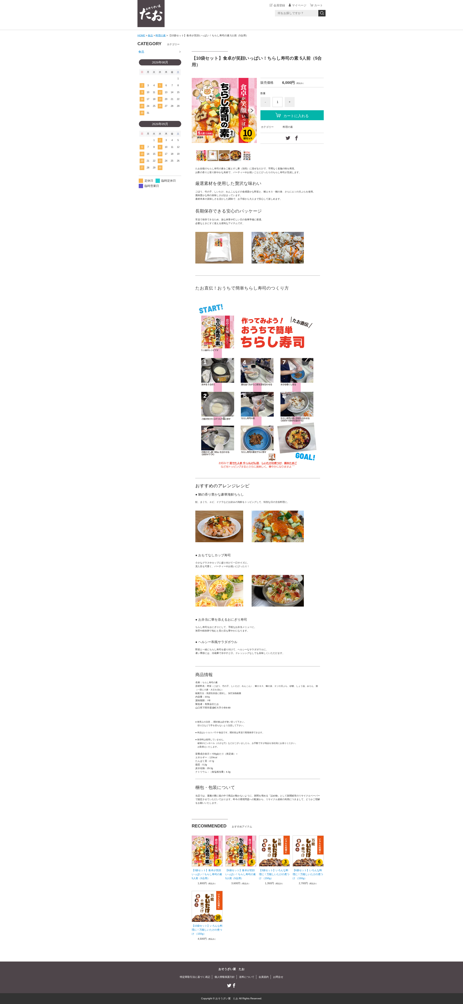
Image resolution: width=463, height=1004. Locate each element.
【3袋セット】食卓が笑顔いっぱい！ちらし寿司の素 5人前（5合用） (207, 874)
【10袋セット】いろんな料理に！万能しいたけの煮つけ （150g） (207, 929)
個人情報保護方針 (224, 976)
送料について (246, 976)
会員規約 (264, 976)
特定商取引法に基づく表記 (195, 976)
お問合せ (278, 976)
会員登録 (279, 5)
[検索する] (322, 13)
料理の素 (161, 35)
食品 (150, 35)
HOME (141, 35)
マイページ (299, 5)
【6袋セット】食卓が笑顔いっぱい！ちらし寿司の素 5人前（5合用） (240, 874)
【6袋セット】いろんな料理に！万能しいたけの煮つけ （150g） (308, 874)
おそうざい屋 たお (231, 969)
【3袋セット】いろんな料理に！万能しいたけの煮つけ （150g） (274, 874)
